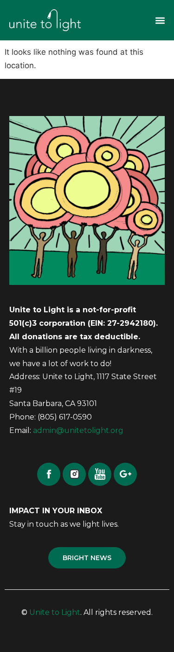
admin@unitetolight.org (78, 430)
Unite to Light (54, 612)
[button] (160, 20)
